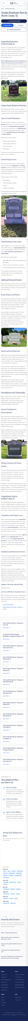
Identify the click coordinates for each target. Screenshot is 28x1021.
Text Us (21, 25)
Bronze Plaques (4, 987)
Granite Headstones (5, 979)
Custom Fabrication (19, 979)
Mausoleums (4, 990)
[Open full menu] (24, 3)
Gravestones (4, 982)
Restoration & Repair (20, 987)
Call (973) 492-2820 (14, 21)
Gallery (2, 999)
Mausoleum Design (19, 984)
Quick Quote (8, 25)
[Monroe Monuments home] (14, 3)
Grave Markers (4, 984)
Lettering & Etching (19, 982)
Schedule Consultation (15, 29)
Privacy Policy (18, 997)
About (2, 997)
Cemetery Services (19, 974)
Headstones (4, 974)
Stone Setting (18, 977)
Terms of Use (18, 999)
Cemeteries (3, 1002)
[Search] (3, 3)
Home (2, 8)
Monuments (4, 977)
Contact (3, 1005)
